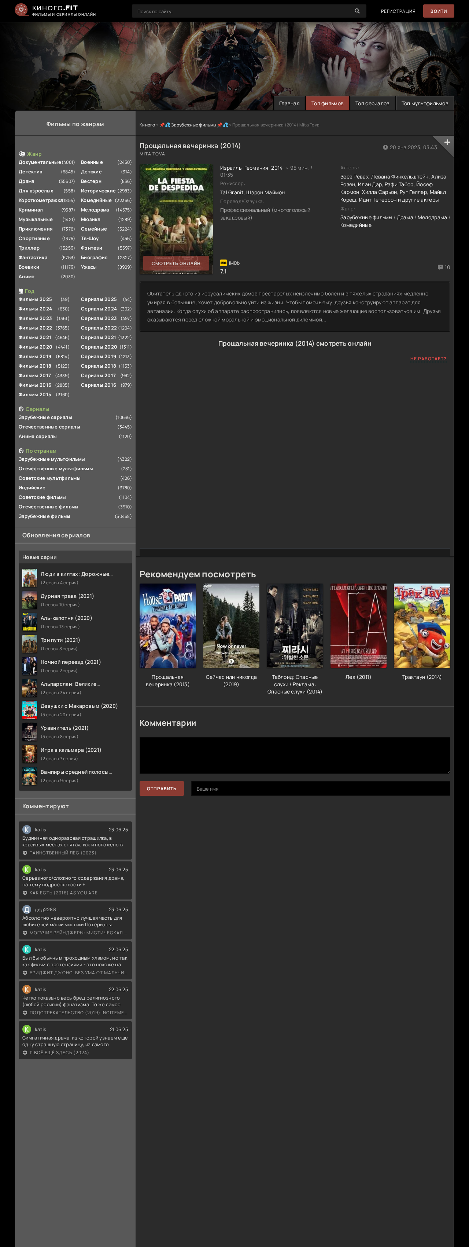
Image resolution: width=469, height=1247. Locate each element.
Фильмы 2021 (35, 337)
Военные (92, 162)
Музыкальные (36, 219)
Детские (91, 171)
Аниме (26, 276)
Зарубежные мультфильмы (52, 459)
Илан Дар (370, 184)
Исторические (98, 190)
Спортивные (34, 238)
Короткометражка (41, 200)
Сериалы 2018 (98, 366)
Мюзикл (91, 219)
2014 (276, 167)
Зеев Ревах (354, 176)
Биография (94, 257)
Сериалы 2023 (99, 318)
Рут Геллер (413, 191)
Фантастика (33, 257)
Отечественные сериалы (49, 426)
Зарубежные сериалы (45, 417)
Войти (439, 11)
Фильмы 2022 (35, 327)
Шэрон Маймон (265, 192)
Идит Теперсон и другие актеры (399, 199)
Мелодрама (95, 209)
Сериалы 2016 (98, 385)
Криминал (31, 209)
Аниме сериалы (38, 436)
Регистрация (398, 11)
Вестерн (91, 181)
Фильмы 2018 (35, 366)
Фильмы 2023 (35, 318)
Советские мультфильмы (50, 478)
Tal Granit (232, 192)
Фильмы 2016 (35, 385)
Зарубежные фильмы (45, 516)
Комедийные (96, 200)
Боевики (29, 267)
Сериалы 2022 (99, 327)
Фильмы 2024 (35, 308)
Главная (289, 103)
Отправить (162, 789)
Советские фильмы (42, 497)
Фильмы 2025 (35, 299)
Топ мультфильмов (425, 103)
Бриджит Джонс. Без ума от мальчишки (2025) (79, 973)
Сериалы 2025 (99, 299)
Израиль (230, 167)
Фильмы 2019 (35, 356)
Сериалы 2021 (98, 337)
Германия (256, 167)
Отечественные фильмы (49, 506)
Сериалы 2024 (99, 308)
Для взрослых (36, 190)
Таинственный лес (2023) (63, 853)
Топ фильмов (327, 103)
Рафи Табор (399, 184)
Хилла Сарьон (379, 191)
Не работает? (428, 359)
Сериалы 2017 (98, 375)
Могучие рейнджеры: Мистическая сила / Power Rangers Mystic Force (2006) (79, 933)
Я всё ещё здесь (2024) (59, 1052)
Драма (26, 181)
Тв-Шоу (90, 238)
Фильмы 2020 (35, 346)
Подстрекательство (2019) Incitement (79, 1012)
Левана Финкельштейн (399, 176)
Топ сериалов (372, 103)
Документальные (40, 162)
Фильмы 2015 (35, 394)
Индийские (32, 487)
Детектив (30, 171)
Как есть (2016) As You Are (64, 893)
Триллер (29, 247)
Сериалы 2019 (98, 356)
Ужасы (89, 267)
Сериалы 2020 (99, 346)
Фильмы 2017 (35, 375)
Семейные (94, 228)
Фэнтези (91, 247)
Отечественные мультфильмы (56, 468)
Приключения (36, 228)
